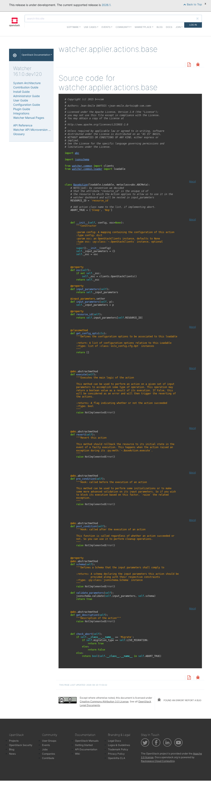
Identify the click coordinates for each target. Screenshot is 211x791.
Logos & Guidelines (119, 745)
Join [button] (178, 27)
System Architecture (27, 83)
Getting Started (84, 745)
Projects (14, 740)
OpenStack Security (20, 745)
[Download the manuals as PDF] (189, 65)
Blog (160, 27)
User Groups (49, 740)
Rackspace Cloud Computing (158, 760)
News (12, 753)
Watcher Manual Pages (28, 117)
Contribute (48, 758)
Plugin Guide (21, 109)
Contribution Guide (25, 87)
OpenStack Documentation (36, 54)
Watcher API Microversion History (35, 129)
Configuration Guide (26, 104)
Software (73, 27)
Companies (48, 753)
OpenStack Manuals (86, 740)
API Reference (22, 125)
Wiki (77, 753)
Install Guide (21, 91)
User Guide (20, 100)
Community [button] (123, 27)
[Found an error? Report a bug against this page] (198, 65)
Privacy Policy (116, 753)
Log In (193, 24)
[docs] (192, 181)
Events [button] (106, 27)
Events (46, 745)
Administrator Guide (26, 96)
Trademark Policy (118, 749)
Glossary (19, 134)
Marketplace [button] (143, 27)
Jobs (45, 749)
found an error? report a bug (182, 700)
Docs (169, 27)
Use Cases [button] (90, 27)
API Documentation (86, 749)
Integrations (21, 113)
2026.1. (106, 5)
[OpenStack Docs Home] (14, 55)
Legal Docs (114, 740)
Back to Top (194, 4)
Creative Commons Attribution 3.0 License (104, 701)
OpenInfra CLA (116, 758)
